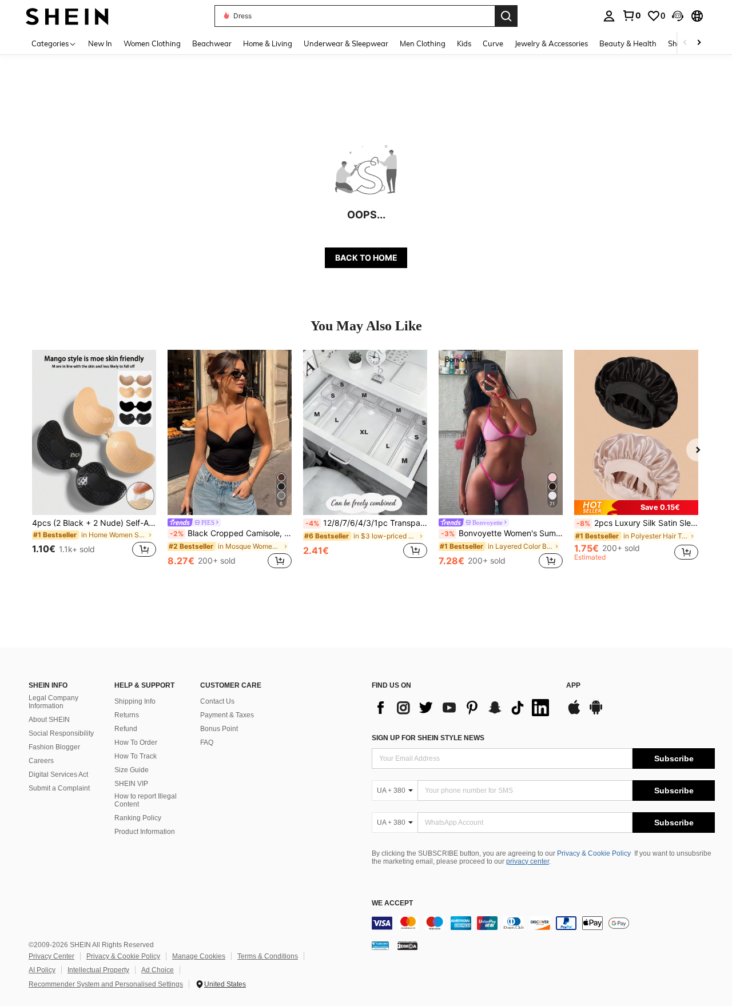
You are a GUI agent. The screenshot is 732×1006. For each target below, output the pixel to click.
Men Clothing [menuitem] (422, 43)
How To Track (135, 756)
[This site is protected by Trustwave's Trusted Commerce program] (380, 945)
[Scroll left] (685, 43)
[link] (631, 15)
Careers (41, 761)
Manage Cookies (198, 956)
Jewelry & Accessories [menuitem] (551, 43)
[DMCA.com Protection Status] (407, 945)
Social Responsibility (61, 733)
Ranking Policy (137, 818)
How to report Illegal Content (145, 800)
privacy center (527, 861)
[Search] (506, 16)
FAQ (206, 742)
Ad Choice (157, 970)
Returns (126, 715)
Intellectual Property (98, 970)
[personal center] (609, 16)
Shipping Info (135, 701)
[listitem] (94, 460)
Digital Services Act (58, 775)
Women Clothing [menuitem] (152, 43)
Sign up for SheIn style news (428, 738)
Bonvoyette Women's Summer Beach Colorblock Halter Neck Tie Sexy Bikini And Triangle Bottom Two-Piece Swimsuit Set (502, 533)
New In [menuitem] (100, 43)
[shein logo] (67, 15)
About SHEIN (49, 720)
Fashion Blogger (54, 747)
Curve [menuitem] (493, 43)
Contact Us (217, 701)
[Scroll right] (699, 43)
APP (573, 685)
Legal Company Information (53, 702)
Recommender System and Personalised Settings (106, 984)
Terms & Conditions (267, 956)
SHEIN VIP (131, 784)
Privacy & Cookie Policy (594, 853)
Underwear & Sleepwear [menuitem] (346, 43)
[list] (463, 707)
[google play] (596, 713)
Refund (125, 729)
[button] (678, 16)
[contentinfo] (543, 923)
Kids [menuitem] (464, 43)
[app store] (574, 713)
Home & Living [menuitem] (267, 43)
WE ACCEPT (392, 903)
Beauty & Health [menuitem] (628, 43)
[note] (636, 507)
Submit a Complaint (59, 788)
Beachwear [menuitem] (212, 43)
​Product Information (144, 832)
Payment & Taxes (227, 715)
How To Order (135, 742)
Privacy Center (51, 956)
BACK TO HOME (366, 257)
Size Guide (131, 770)
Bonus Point (219, 729)
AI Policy (42, 970)
